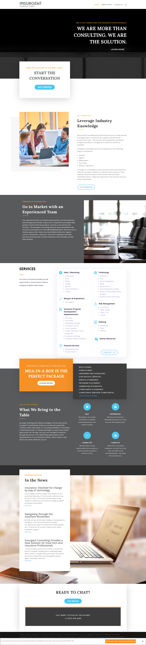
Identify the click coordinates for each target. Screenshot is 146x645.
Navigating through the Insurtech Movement (39, 515)
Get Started (45, 87)
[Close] (143, 641)
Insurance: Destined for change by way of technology (43, 489)
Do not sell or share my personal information (120, 641)
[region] (73, 641)
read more (28, 505)
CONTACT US (109, 352)
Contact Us (119, 4)
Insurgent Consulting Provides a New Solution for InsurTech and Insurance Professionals (44, 542)
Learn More (118, 49)
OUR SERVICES (86, 187)
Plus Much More (89, 396)
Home (97, 4)
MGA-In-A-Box (107, 4)
